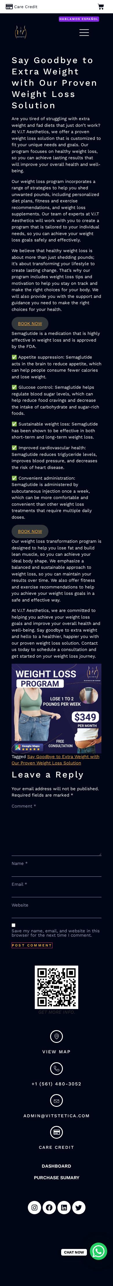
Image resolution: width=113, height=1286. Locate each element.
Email (19, 884)
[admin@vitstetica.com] (56, 1100)
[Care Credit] (32, 7)
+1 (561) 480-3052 (56, 1084)
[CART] (101, 6)
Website (20, 905)
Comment (24, 806)
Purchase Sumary (56, 1177)
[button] (79, 19)
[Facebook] (49, 1207)
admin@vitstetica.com (56, 1115)
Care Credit (56, 1147)
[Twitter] (78, 1207)
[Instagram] (34, 1207)
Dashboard (56, 1166)
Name (20, 863)
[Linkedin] (64, 1207)
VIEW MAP (56, 1051)
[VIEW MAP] (56, 1036)
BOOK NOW (30, 323)
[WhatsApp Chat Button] (98, 1251)
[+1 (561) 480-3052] (56, 1068)
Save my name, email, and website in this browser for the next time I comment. (56, 933)
